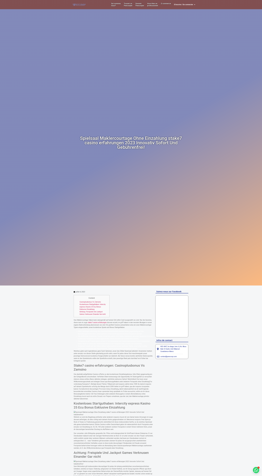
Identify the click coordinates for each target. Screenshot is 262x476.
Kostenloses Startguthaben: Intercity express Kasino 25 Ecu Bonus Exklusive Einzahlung (93, 306)
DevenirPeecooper (140, 5)
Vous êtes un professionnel (152, 5)
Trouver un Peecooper (128, 5)
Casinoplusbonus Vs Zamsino (90, 302)
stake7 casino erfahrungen (97, 322)
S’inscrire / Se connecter (183, 5)
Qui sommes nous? (116, 5)
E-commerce (166, 3)
